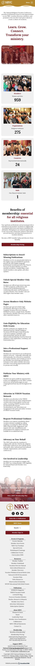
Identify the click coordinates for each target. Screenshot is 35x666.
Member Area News (17, 602)
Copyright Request (20, 657)
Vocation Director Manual (17, 565)
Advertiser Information (17, 604)
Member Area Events (17, 543)
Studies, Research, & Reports (17, 599)
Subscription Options (17, 606)
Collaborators (17, 621)
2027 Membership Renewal (17, 640)
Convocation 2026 (17, 555)
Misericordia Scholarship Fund (17, 646)
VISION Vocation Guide (17, 592)
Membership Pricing (17, 634)
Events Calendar (17, 541)
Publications (18, 588)
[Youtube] (21, 513)
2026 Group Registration (17, 638)
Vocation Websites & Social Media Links (17, 572)
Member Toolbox (17, 561)
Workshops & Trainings (17, 550)
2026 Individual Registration (18, 637)
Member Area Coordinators (17, 619)
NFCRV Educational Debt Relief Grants (17, 584)
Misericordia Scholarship (17, 582)
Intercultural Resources (17, 568)
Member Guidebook (17, 563)
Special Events (17, 548)
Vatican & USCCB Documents (17, 575)
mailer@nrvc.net (24, 651)
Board (17, 614)
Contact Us (17, 626)
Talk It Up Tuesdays (17, 545)
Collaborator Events (17, 552)
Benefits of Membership (17, 632)
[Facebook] (17, 513)
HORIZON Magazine (17, 590)
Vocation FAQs (17, 577)
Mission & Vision (17, 612)
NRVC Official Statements (18, 624)
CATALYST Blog (17, 595)
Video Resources (17, 579)
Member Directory (18, 570)
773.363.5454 (14, 651)
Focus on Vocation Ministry (17, 597)
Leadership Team (17, 617)
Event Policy (24, 656)
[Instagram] (13, 513)
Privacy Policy (14, 656)
